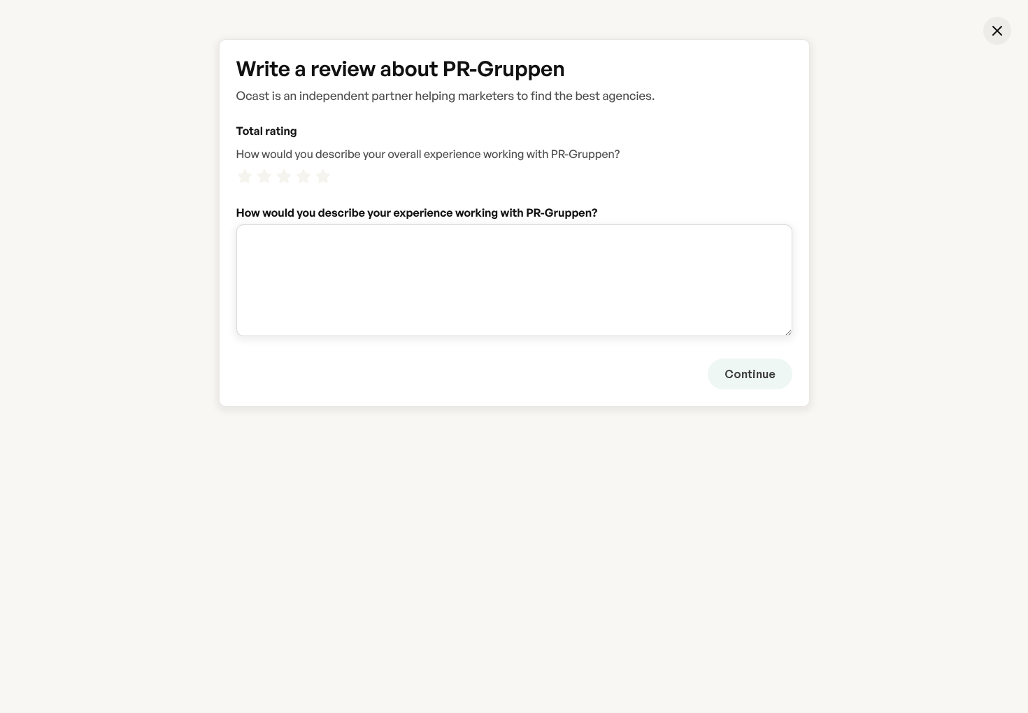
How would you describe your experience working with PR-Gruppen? (417, 212)
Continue (750, 374)
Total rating (266, 130)
